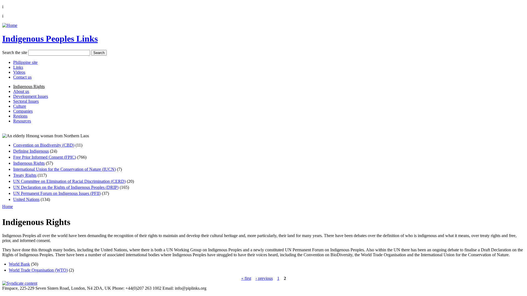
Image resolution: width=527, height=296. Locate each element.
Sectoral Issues (26, 101)
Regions (20, 116)
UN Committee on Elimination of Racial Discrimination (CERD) (69, 181)
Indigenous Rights (29, 86)
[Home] (9, 25)
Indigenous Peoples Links (50, 39)
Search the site (14, 52)
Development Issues (30, 96)
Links (18, 67)
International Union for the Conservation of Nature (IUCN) (64, 169)
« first (246, 278)
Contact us (22, 77)
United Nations (26, 199)
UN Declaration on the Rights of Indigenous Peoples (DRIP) (66, 187)
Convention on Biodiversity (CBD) (43, 145)
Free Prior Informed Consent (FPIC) (44, 157)
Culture (19, 106)
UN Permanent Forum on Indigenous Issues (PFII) (57, 193)
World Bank (19, 264)
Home (7, 206)
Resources (22, 121)
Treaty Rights (25, 175)
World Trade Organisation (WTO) (38, 270)
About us (21, 91)
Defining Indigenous (31, 151)
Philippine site (25, 62)
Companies (23, 111)
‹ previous (264, 278)
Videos (19, 72)
